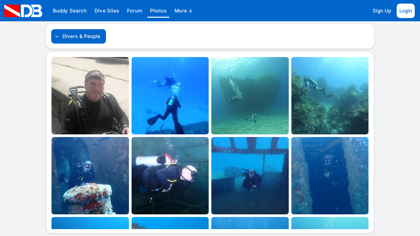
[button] (69, 11)
